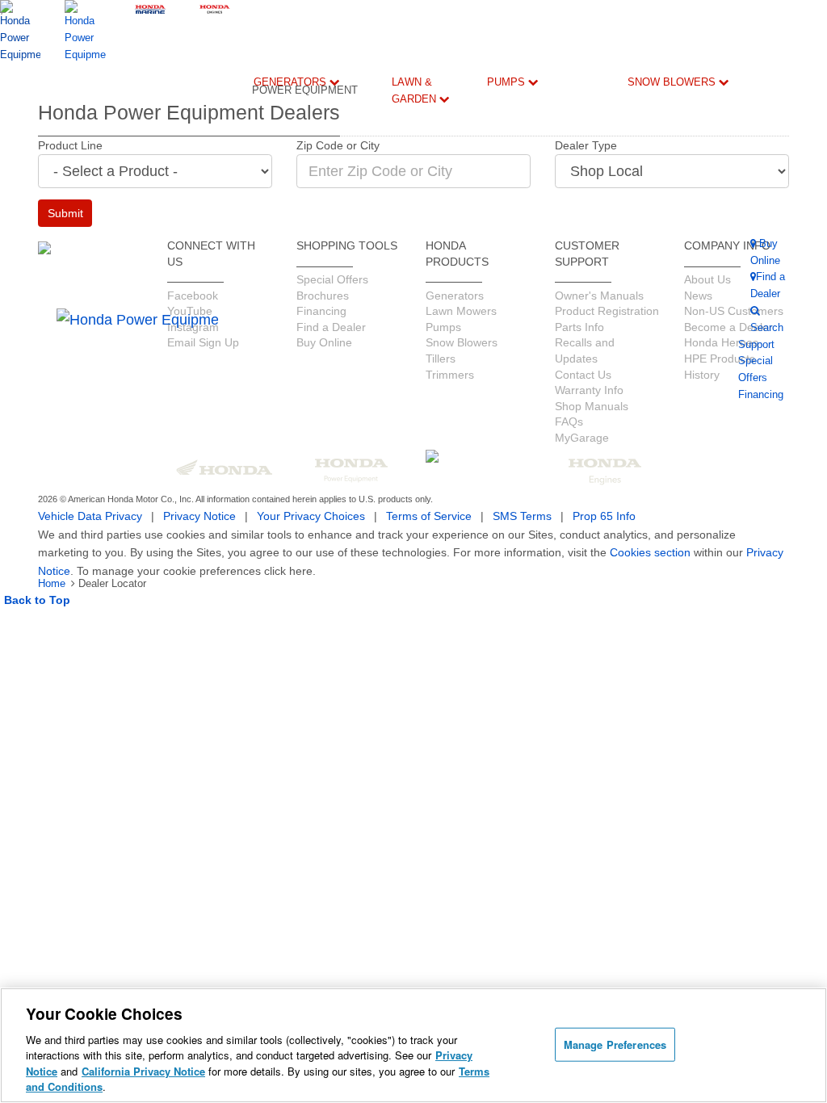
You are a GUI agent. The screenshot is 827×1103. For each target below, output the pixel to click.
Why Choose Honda (504, 343)
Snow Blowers (673, 82)
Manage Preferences (615, 1044)
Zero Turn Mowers (434, 326)
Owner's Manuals (354, 299)
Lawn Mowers (434, 142)
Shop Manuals (762, 376)
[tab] (434, 153)
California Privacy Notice (143, 1071)
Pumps (507, 82)
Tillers (429, 210)
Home (51, 583)
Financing (398, 513)
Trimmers (433, 249)
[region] (413, 1045)
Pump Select (502, 551)
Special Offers (311, 405)
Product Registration (776, 313)
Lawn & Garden (415, 90)
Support (395, 463)
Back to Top (37, 599)
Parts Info (754, 345)
